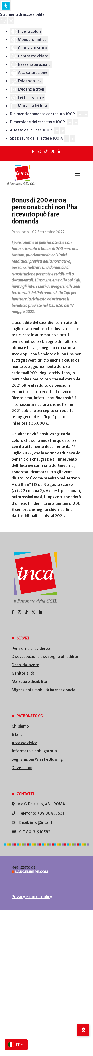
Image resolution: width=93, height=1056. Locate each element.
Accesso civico (24, 742)
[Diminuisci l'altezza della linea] (56, 130)
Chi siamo (20, 726)
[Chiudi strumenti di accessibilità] (11, 20)
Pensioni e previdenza (31, 648)
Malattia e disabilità (29, 681)
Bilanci (17, 734)
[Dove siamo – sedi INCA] (83, 1030)
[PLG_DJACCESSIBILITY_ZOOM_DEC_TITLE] (80, 114)
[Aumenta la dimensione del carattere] (75, 122)
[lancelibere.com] (46, 871)
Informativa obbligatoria (34, 751)
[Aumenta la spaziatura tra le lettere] (72, 138)
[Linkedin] (59, 151)
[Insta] (39, 151)
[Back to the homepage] (22, 175)
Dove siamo (22, 767)
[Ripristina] (3, 20)
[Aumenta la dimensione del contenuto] (85, 114)
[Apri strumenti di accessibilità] (5, 5)
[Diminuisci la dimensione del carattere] (69, 122)
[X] (53, 151)
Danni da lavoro (25, 664)
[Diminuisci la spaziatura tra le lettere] (66, 138)
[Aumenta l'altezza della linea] (62, 130)
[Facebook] (33, 151)
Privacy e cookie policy (32, 896)
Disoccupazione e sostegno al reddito (45, 656)
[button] (77, 175)
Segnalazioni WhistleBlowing (37, 759)
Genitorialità (23, 673)
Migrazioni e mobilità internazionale (43, 689)
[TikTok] (45, 151)
